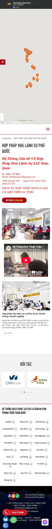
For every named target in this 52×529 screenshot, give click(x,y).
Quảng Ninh (9, 429)
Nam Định (9, 436)
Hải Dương (41, 429)
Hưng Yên (25, 422)
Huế (9, 457)
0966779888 (32, 505)
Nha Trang (25, 464)
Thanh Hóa (9, 450)
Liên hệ (28, 517)
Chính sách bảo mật (37, 520)
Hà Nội (9, 422)
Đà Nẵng (25, 457)
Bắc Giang (25, 443)
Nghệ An (25, 450)
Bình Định (41, 457)
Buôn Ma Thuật (10, 465)
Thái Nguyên (42, 436)
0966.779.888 (19, 505)
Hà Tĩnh (41, 450)
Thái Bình (9, 443)
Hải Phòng (42, 422)
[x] (2, 62)
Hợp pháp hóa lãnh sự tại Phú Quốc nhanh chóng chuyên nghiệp (23, 315)
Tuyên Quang (41, 443)
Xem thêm (8, 333)
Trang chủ (6, 138)
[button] (21, 392)
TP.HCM (41, 464)
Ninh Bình (25, 436)
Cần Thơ (26, 473)
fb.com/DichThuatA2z (35, 494)
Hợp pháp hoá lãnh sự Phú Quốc (30, 138)
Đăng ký (36, 517)
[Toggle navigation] (48, 129)
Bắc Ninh (25, 429)
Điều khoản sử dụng (17, 520)
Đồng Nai (9, 480)
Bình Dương (41, 473)
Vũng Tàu (9, 473)
